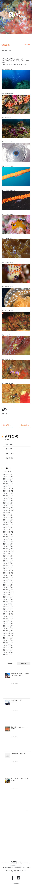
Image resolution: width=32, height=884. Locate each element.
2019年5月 (6, 623)
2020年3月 (6, 606)
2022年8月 (6, 557)
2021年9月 (6, 575)
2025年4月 (6, 502)
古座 (10, 50)
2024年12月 (7, 509)
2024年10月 (7, 512)
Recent (23, 663)
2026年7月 (6, 476)
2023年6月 (6, 539)
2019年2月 (6, 628)
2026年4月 (6, 481)
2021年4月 (6, 584)
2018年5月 (6, 644)
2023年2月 (6, 546)
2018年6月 (6, 642)
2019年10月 (7, 615)
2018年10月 (7, 635)
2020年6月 (6, 601)
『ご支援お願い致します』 (18, 754)
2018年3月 (6, 647)
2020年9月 (6, 596)
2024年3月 (6, 524)
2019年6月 (6, 621)
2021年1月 (6, 589)
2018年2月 (6, 649)
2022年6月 (6, 560)
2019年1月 (6, 630)
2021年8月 (6, 577)
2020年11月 (7, 592)
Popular (10, 663)
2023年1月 (6, 548)
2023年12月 (7, 529)
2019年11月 (7, 613)
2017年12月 (7, 652)
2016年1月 (6, 654)
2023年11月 (7, 531)
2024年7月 (6, 517)
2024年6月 (6, 519)
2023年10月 (7, 533)
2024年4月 (6, 522)
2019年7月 (6, 620)
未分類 (8, 458)
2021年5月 (6, 582)
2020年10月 (7, 594)
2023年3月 (6, 545)
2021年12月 (7, 570)
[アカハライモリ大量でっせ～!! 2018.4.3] (7, 780)
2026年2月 (6, 485)
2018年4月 (6, 645)
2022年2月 (6, 567)
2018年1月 (6, 651)
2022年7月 (6, 558)
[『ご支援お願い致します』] (7, 755)
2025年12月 (7, 488)
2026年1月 (6, 486)
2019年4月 (6, 625)
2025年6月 (6, 498)
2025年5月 (6, 500)
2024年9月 (6, 514)
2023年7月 (6, 538)
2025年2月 (6, 505)
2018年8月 (6, 639)
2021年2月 (6, 587)
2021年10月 (7, 574)
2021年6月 (6, 580)
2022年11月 (7, 551)
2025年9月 (6, 493)
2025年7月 (6, 497)
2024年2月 (6, 526)
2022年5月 (6, 562)
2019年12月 (7, 611)
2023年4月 (6, 543)
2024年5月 (6, 521)
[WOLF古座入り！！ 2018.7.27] (7, 702)
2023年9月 (6, 534)
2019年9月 (6, 616)
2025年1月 (6, 507)
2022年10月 (7, 553)
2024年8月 (6, 516)
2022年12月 (7, 550)
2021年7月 (6, 579)
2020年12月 (7, 591)
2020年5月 (6, 603)
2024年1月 (6, 527)
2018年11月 (7, 633)
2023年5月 (6, 541)
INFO (7, 444)
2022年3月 (6, 565)
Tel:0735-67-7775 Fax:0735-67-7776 (16, 870)
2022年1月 (6, 569)
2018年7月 (6, 640)
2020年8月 (6, 598)
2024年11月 (7, 510)
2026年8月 (6, 474)
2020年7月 (6, 599)
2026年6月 (6, 478)
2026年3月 (6, 483)
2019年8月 (6, 618)
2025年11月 (7, 490)
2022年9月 (6, 555)
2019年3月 (6, 627)
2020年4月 (6, 604)
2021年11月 (7, 572)
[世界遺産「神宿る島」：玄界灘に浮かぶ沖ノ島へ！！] (7, 675)
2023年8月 (6, 536)
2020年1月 (6, 610)
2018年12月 (7, 632)
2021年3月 (6, 586)
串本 (7, 449)
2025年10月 (7, 492)
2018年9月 (6, 637)
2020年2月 (6, 608)
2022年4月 (6, 563)
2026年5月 (6, 480)
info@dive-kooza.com (16, 871)
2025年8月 (6, 495)
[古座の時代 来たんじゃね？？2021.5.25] (7, 729)
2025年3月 (6, 504)
